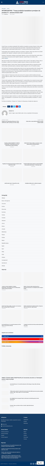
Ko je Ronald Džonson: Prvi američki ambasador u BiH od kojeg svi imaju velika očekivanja (25, 384)
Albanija (3, 198)
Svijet (3, 254)
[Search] (43, 2)
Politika (3, 237)
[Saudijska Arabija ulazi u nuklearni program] (33, 175)
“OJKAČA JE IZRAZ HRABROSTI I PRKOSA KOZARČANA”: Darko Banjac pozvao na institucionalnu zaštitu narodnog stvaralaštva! (11, 287)
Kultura (3, 226)
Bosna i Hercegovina (6, 200)
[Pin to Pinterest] (17, 106)
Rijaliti (3, 246)
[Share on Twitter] (14, 106)
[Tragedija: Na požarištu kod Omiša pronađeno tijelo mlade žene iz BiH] (12, 155)
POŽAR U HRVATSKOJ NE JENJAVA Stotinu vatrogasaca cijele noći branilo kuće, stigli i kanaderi (33, 307)
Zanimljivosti (4, 262)
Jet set (3, 223)
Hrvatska (3, 217)
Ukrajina (3, 257)
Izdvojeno (4, 220)
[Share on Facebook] (12, 106)
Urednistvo (6, 14)
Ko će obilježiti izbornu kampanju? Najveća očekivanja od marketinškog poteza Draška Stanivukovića (24, 399)
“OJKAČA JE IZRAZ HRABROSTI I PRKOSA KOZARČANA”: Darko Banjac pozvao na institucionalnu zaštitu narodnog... (12, 144)
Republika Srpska (5, 243)
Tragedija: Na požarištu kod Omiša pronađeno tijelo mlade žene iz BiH (33, 325)
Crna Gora (4, 203)
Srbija (3, 251)
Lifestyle (3, 229)
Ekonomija (4, 209)
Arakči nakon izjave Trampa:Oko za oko (12, 183)
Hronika (3, 214)
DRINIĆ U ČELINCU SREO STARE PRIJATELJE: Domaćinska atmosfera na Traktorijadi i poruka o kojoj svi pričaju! (22, 378)
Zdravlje (3, 265)
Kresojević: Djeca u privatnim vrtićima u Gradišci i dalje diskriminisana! (22, 405)
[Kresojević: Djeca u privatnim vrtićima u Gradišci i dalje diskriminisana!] (5, 407)
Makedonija (4, 231)
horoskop (4, 212)
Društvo (3, 206)
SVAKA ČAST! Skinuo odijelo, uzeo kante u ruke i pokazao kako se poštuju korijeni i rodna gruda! (11, 307)
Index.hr (6, 58)
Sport (3, 248)
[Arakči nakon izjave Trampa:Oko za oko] (12, 175)
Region (3, 240)
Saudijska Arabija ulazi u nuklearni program (33, 183)
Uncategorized (4, 260)
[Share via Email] (19, 106)
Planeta (3, 234)
